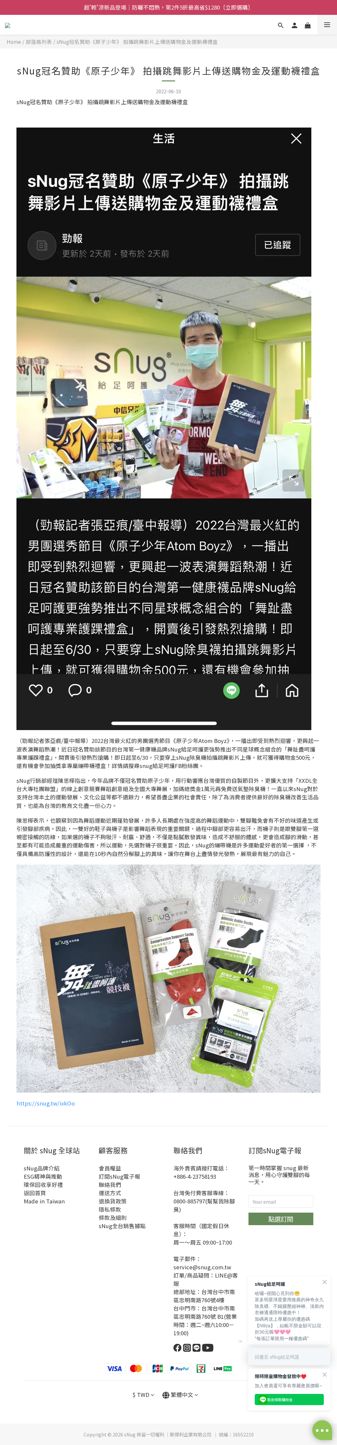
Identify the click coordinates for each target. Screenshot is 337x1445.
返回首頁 (35, 1193)
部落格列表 (39, 41)
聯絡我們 (110, 1185)
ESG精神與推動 (43, 1176)
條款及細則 (113, 1218)
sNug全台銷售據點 (122, 1226)
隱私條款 (110, 1209)
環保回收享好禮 (43, 1185)
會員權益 (110, 1168)
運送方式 (110, 1193)
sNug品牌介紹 (42, 1168)
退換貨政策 (113, 1201)
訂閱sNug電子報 (119, 1176)
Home (14, 41)
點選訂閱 (280, 1219)
